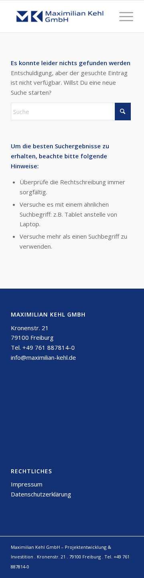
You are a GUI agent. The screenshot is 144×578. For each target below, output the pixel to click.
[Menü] (122, 16)
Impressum (26, 484)
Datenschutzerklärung (41, 494)
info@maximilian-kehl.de (43, 357)
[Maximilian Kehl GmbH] (60, 16)
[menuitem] (122, 16)
